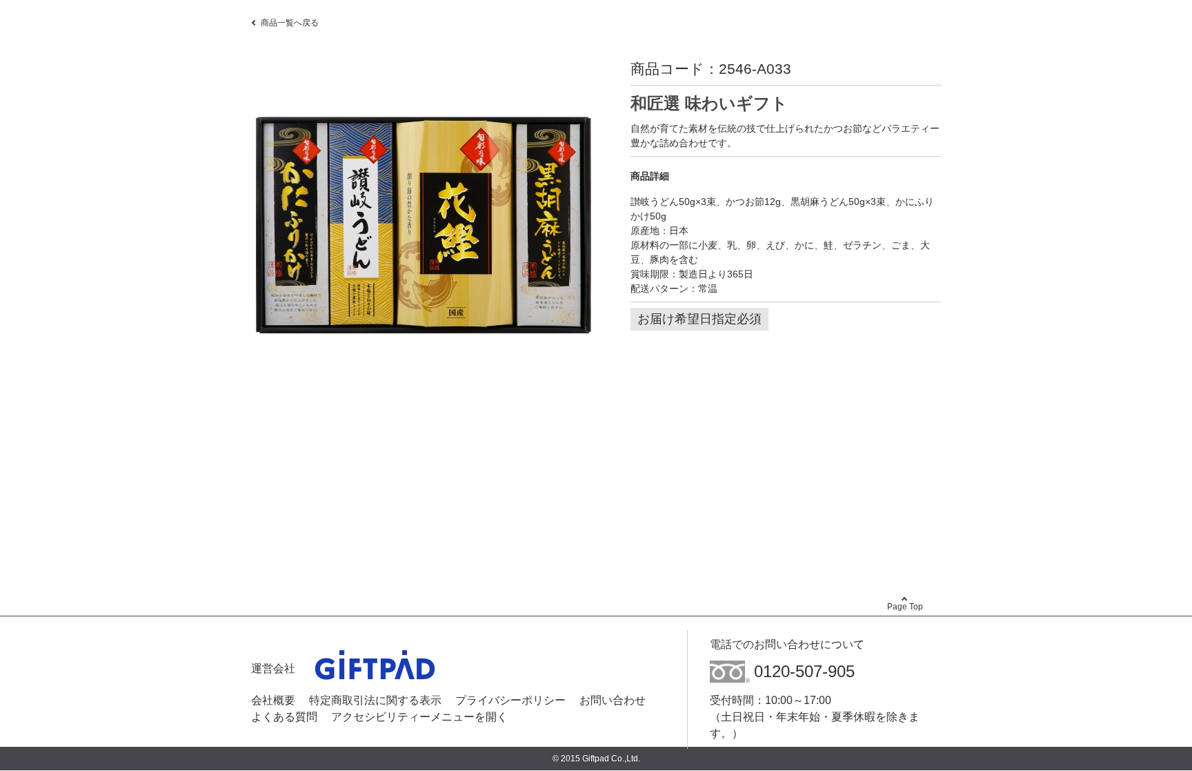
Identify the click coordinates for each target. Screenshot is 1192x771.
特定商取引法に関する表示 (375, 700)
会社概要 (273, 700)
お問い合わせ (612, 700)
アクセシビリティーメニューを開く (419, 717)
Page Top (905, 607)
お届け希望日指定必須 (699, 319)
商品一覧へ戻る (290, 23)
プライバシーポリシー (510, 700)
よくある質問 (284, 717)
